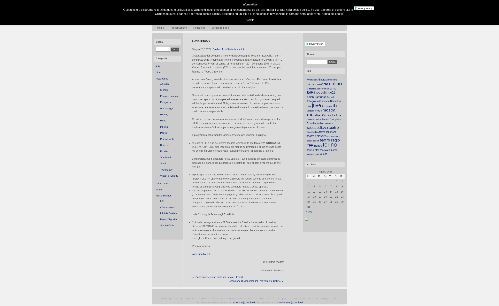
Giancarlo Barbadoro (330, 101)
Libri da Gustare (168, 213)
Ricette (164, 151)
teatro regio (330, 140)
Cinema (164, 90)
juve (316, 105)
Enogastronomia (169, 96)
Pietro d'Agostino (169, 219)
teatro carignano (327, 132)
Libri (158, 72)
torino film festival (317, 149)
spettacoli (314, 128)
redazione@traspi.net (243, 302)
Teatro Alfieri (313, 132)
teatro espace (333, 136)
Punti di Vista (167, 139)
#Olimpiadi (312, 80)
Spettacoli (165, 157)
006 (162, 201)
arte (324, 84)
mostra (329, 110)
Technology (166, 169)
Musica (164, 127)
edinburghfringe (316, 96)
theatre (317, 145)
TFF (310, 145)
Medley (164, 114)
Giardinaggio (167, 108)
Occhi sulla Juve (331, 115)
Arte (158, 66)
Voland (323, 154)
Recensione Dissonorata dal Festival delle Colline (256, 281)
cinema (311, 88)
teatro (334, 127)
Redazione (199, 27)
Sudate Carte (167, 225)
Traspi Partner (163, 195)
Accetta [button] (250, 20)
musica (314, 114)
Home (160, 27)
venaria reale (313, 154)
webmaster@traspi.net (291, 302)
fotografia (313, 101)
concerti (321, 89)
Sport (163, 163)
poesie (318, 119)
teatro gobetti (313, 141)
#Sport (321, 79)
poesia (310, 119)
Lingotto (310, 111)
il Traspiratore (167, 207)
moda (318, 110)
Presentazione (179, 27)
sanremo (329, 123)
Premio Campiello (331, 119)
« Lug (309, 211)
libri (335, 105)
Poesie (164, 133)
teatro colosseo (316, 136)
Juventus (327, 106)
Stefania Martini (235, 49)
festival (330, 97)
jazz (309, 106)
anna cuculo (314, 84)
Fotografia (165, 102)
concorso (330, 88)
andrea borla (331, 80)
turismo (333, 150)
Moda (163, 120)
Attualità (164, 84)
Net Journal (162, 78)
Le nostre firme (220, 27)
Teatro (159, 189)
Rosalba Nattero (315, 123)
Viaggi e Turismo (169, 175)
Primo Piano (162, 183)
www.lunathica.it (201, 254)
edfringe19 (328, 92)
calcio (335, 83)
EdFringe (313, 92)
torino (330, 144)
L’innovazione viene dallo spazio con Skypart (217, 277)
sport (325, 127)
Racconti (165, 145)
